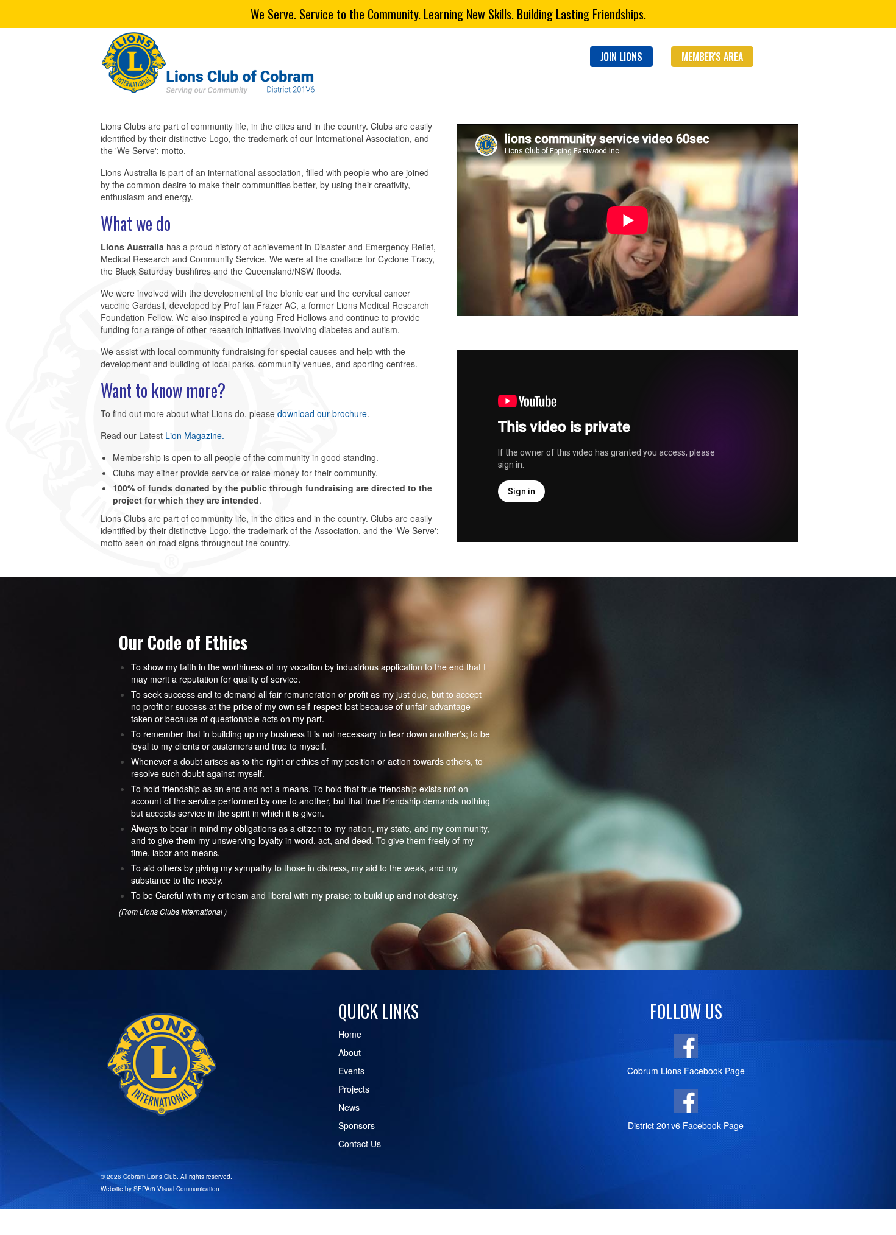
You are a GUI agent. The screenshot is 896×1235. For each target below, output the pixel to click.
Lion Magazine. (194, 435)
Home (349, 1034)
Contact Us (359, 1144)
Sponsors (356, 1125)
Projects (353, 1089)
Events (351, 1070)
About (349, 1052)
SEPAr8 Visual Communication (176, 1188)
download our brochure (322, 413)
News (349, 1107)
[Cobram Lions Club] (210, 64)
